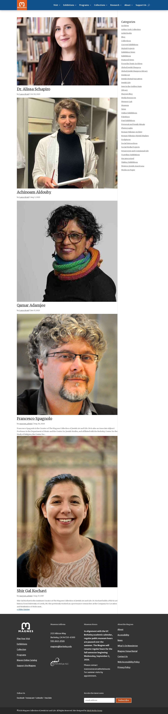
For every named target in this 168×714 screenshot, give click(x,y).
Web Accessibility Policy (129, 662)
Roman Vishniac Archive (131, 132)
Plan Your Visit (23, 638)
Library (124, 90)
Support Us (141, 5)
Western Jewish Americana (132, 166)
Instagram (30, 698)
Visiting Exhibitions (129, 162)
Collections (99, 5)
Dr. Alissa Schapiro (33, 89)
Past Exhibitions (128, 120)
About (127, 5)
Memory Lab (126, 101)
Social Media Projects (130, 147)
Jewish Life (125, 82)
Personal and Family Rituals (133, 124)
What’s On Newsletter (128, 645)
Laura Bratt (24, 94)
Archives (125, 26)
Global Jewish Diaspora (131, 67)
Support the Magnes (26, 665)
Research (114, 5)
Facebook (20, 698)
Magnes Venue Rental (127, 651)
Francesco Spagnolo (34, 418)
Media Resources (128, 98)
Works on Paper (128, 170)
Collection (21, 649)
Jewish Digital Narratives (131, 79)
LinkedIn (39, 698)
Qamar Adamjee (31, 305)
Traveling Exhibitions (130, 155)
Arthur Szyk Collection (131, 29)
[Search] (149, 5)
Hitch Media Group (94, 711)
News (123, 109)
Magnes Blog (127, 94)
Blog (123, 37)
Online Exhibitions (129, 113)
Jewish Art (125, 75)
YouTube (48, 698)
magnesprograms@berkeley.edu (97, 669)
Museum (125, 105)
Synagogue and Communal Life (135, 151)
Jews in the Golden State (131, 86)
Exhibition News (128, 52)
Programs (84, 5)
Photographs (127, 128)
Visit (55, 5)
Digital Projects (127, 48)
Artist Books (126, 33)
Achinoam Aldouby (34, 192)
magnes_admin (25, 424)
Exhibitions (68, 5)
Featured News (127, 60)
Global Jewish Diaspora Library (134, 71)
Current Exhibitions (129, 45)
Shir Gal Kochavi (31, 590)
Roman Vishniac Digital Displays (135, 136)
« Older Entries (23, 609)
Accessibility (123, 635)
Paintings (125, 117)
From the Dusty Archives (131, 63)
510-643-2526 (57, 641)
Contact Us (123, 656)
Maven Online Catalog (27, 660)
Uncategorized (127, 158)
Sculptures (125, 139)
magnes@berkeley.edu (61, 646)
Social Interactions (129, 143)
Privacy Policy (124, 667)
